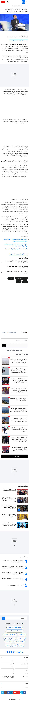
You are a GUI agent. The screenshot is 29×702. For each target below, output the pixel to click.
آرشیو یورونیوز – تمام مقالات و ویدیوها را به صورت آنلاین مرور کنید (8, 677)
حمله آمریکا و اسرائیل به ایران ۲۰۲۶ (14, 631)
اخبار (24, 6)
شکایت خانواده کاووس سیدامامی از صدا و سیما (16, 249)
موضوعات (26, 657)
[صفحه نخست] (27, 6)
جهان (21, 6)
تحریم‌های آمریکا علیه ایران (10, 634)
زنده (3, 1)
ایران (25, 282)
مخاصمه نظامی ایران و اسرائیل (14, 627)
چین (6, 638)
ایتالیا (15, 645)
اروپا (27, 661)
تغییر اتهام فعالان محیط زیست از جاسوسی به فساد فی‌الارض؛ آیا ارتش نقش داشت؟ (15, 245)
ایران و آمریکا (8, 642)
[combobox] (14, 618)
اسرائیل (12, 638)
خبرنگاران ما (25, 676)
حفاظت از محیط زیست (21, 278)
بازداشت (11, 278)
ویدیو (27, 673)
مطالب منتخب (23, 486)
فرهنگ (12, 670)
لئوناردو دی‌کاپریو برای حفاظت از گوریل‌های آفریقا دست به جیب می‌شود (16, 261)
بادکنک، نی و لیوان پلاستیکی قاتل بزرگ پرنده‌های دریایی (17, 272)
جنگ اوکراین (21, 634)
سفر (27, 670)
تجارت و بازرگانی (24, 664)
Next (27, 667)
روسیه (8, 645)
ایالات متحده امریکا (15, 6)
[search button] (3, 618)
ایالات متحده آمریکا (19, 642)
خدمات (26, 683)
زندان (19, 282)
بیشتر (27, 687)
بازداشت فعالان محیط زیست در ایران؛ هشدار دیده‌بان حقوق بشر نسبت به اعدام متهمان (15, 240)
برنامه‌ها (12, 673)
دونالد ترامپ (21, 638)
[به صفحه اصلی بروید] (23, 2)
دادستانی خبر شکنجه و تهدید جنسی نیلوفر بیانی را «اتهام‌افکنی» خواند (16, 267)
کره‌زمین (12, 664)
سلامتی (12, 667)
